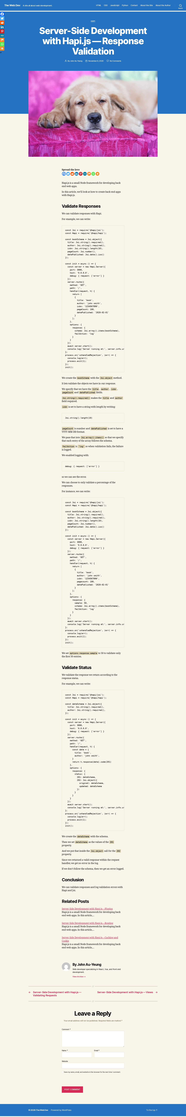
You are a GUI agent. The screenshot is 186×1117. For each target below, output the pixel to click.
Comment (66, 1029)
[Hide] (1, 53)
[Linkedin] (76, 174)
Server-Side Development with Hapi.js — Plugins (87, 908)
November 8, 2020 (96, 61)
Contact (134, 5)
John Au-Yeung (76, 61)
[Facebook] (64, 174)
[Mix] (89, 174)
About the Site (146, 5)
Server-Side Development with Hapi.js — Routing (87, 923)
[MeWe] (85, 174)
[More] (97, 174)
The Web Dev (12, 5)
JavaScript (114, 5)
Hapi (93, 21)
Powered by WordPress (61, 1110)
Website (65, 1061)
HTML (98, 5)
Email (96, 1051)
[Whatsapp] (93, 174)
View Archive (79, 977)
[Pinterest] (81, 174)
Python (125, 5)
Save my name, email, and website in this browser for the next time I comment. (92, 1072)
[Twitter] (68, 174)
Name (65, 1051)
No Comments (115, 61)
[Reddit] (72, 174)
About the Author (163, 5)
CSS (106, 5)
